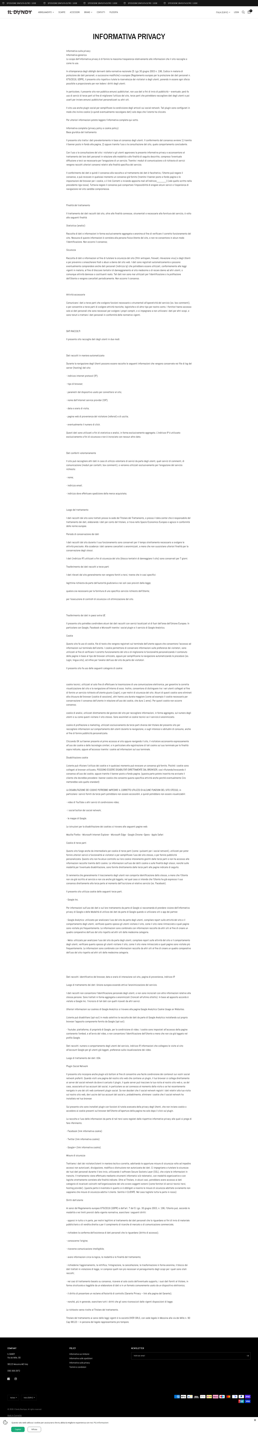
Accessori (75, 12)
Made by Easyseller (14, 1415)
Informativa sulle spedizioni (80, 1358)
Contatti (101, 12)
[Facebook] (10, 1379)
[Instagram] (17, 1379)
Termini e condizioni (77, 1367)
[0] (248, 12)
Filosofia (113, 12)
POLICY (72, 1348)
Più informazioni (101, 1422)
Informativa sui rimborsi (79, 1354)
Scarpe (61, 12)
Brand (87, 12)
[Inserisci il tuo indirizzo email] (248, 1355)
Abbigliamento (45, 12)
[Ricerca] (243, 12)
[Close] (255, 1420)
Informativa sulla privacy (79, 1362)
